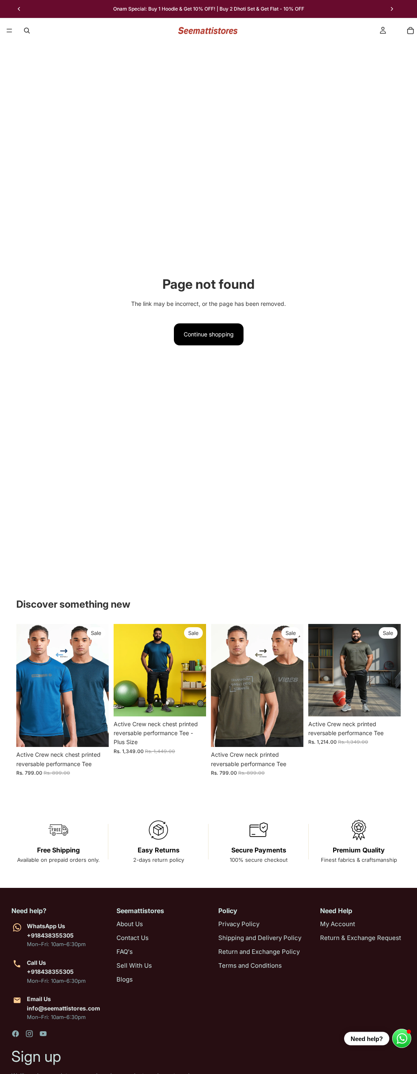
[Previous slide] (19, 9)
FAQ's (124, 951)
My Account (337, 924)
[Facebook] (15, 1034)
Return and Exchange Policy (259, 951)
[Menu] (9, 30)
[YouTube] (43, 1034)
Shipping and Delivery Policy (259, 938)
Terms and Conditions (250, 965)
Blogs (124, 979)
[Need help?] (401, 1038)
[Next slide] (392, 9)
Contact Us (132, 938)
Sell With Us (134, 965)
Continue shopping (209, 334)
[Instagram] (29, 1034)
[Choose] (96, 734)
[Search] (27, 31)
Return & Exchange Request (360, 938)
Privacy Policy (238, 924)
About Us (129, 924)
